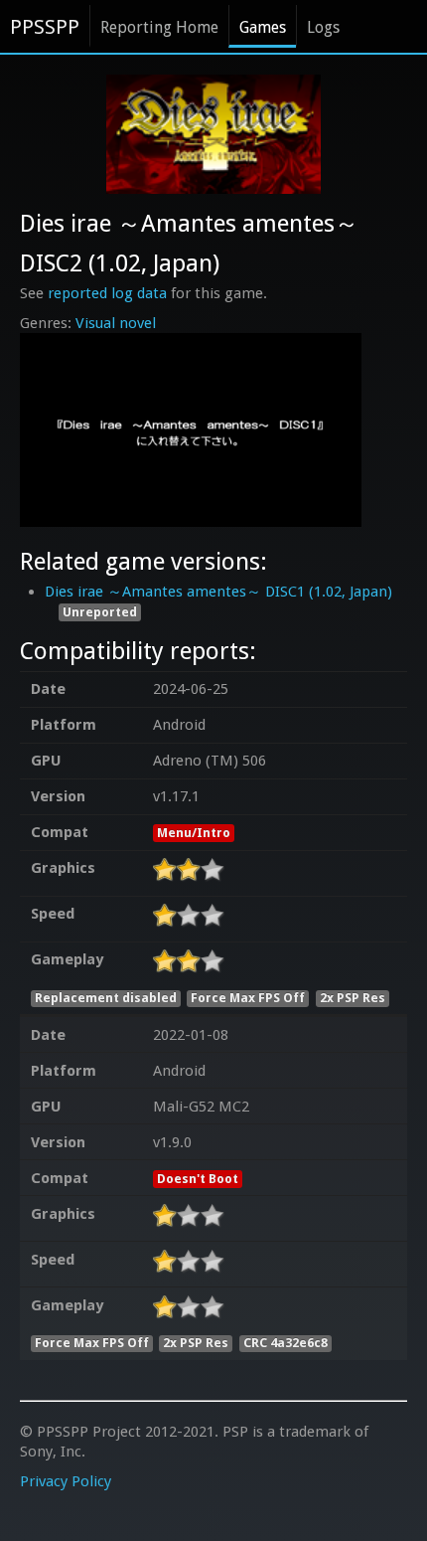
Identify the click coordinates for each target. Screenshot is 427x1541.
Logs (323, 27)
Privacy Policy (65, 1481)
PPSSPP (44, 27)
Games (262, 27)
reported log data (107, 293)
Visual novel (115, 323)
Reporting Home (159, 27)
